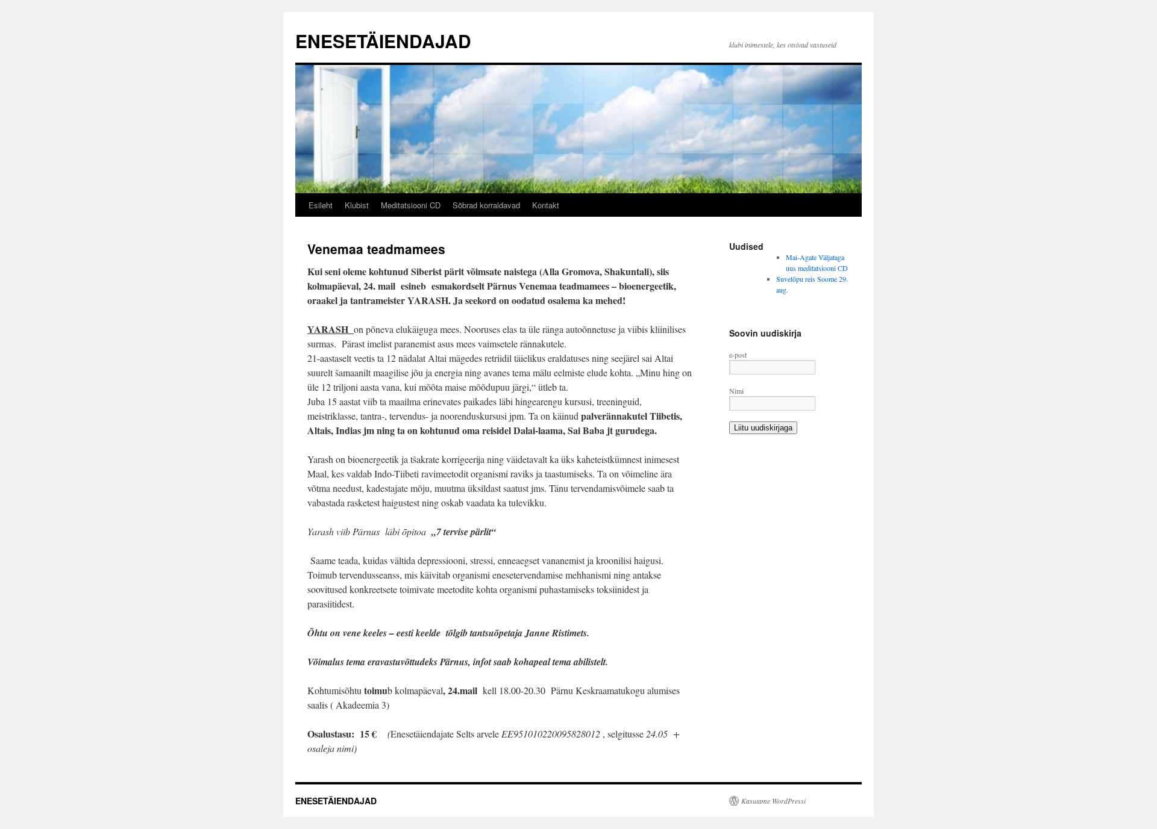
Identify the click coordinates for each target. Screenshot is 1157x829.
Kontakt (545, 205)
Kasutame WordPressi (773, 801)
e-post (738, 354)
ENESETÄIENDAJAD (383, 41)
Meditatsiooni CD (411, 205)
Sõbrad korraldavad (486, 205)
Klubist (357, 205)
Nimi (736, 391)
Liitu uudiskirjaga (763, 427)
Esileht (321, 205)
